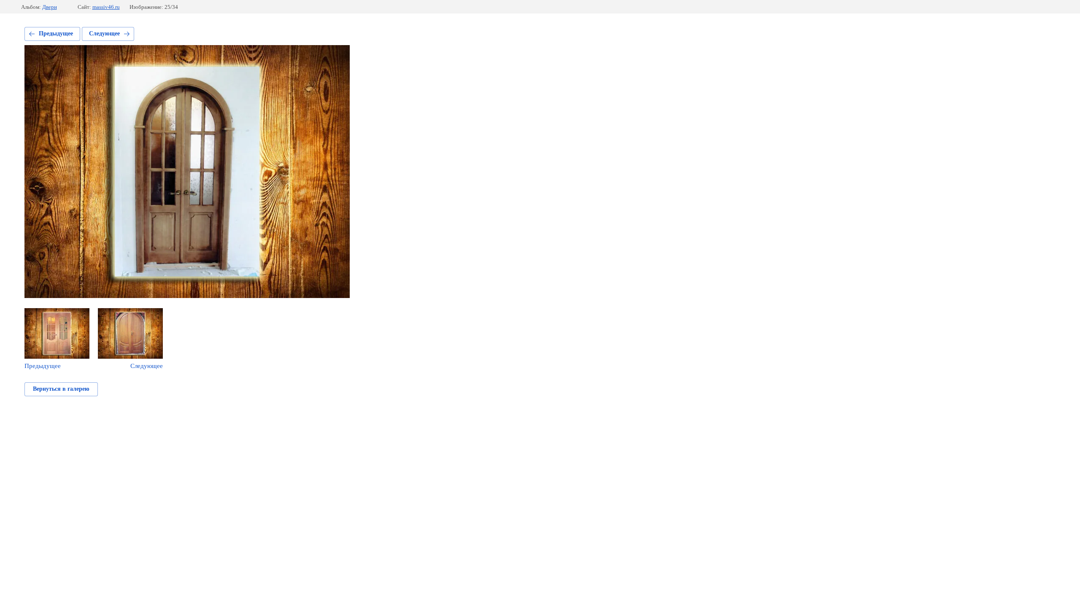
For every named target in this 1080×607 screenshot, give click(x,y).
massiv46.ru (106, 7)
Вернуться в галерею (61, 389)
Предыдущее (56, 33)
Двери (49, 7)
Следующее (104, 33)
